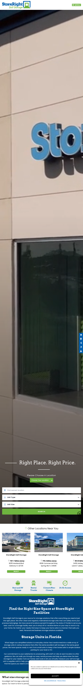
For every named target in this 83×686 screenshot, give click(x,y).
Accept (55, 676)
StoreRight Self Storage (16, 555)
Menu (77, 5)
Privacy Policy (61, 680)
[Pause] (79, 514)
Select (16, 571)
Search (41, 511)
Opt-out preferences (50, 680)
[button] (79, 663)
